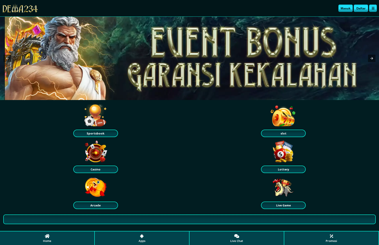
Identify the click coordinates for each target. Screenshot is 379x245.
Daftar (360, 8)
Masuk (345, 8)
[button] (7, 58)
